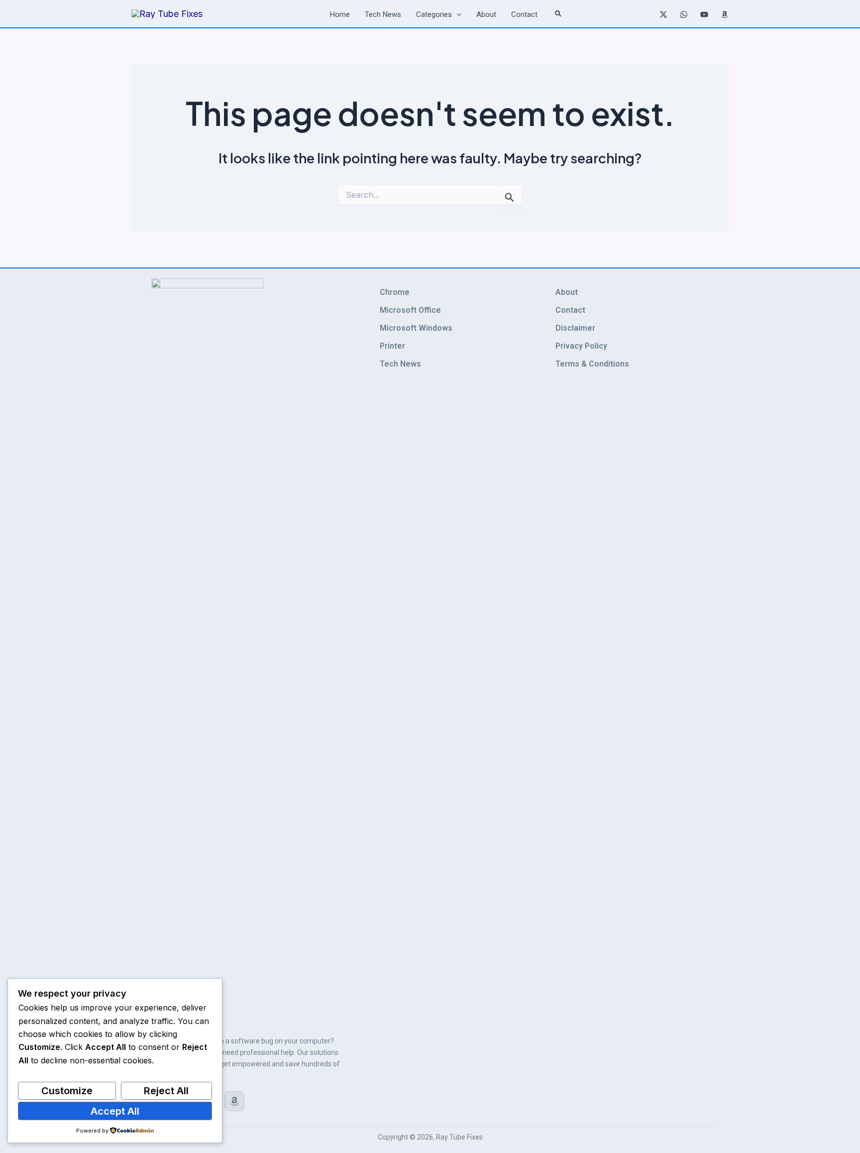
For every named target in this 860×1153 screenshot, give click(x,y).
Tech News (400, 364)
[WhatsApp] (684, 14)
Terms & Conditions (592, 364)
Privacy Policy (581, 346)
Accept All (115, 1111)
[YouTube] (704, 14)
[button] (456, 14)
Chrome (395, 292)
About (566, 292)
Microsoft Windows (416, 328)
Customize (67, 1091)
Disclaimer (575, 328)
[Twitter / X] (663, 14)
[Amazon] (725, 14)
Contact (570, 310)
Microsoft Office (410, 310)
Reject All (166, 1091)
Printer (392, 346)
